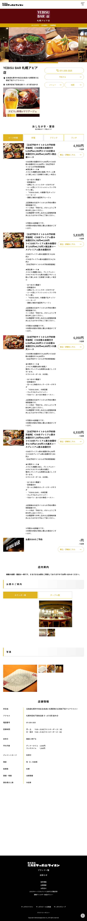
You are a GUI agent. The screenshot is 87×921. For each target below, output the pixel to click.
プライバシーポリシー (43, 912)
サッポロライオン (27, 907)
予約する (62, 77)
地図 (72, 85)
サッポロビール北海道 (43, 907)
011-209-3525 (64, 70)
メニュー (52, 85)
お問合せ (43, 888)
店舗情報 (53, 25)
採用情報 (43, 882)
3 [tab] (72, 62)
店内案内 (44, 25)
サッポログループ (60, 907)
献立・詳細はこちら (67, 154)
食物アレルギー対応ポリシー (43, 895)
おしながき (35, 25)
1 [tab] (14, 62)
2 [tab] (43, 62)
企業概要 (43, 885)
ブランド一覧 (43, 870)
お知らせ (43, 875)
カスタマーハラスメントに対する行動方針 (43, 891)
